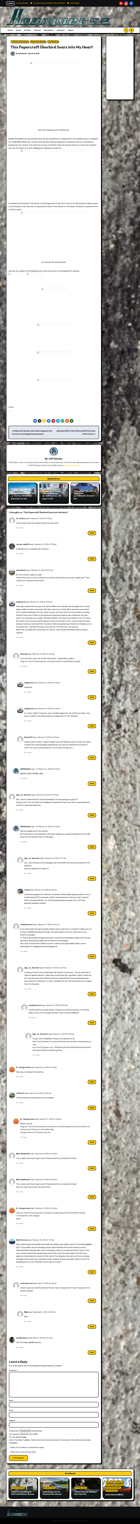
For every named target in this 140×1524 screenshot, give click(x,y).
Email (11, 1410)
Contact (37, 30)
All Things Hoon (80, 1488)
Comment (13, 1370)
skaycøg (23, 654)
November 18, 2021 (20, 499)
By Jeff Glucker (21, 54)
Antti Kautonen (52, 496)
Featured (110, 1485)
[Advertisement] (120, 68)
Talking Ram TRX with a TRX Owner (83, 492)
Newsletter (49, 30)
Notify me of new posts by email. (23, 1452)
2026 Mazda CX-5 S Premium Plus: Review (52, 1493)
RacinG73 (28, 737)
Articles (27, 30)
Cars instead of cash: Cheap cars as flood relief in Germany (51, 491)
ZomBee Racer (22, 1338)
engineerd (20, 602)
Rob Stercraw (22, 1240)
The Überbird (53, 41)
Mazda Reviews (49, 1488)
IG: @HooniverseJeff (72, 465)
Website (12, 1421)
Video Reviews (111, 1490)
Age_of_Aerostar (23, 795)
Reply (92, 533)
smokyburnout (26, 925)
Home (10, 30)
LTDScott (20, 1093)
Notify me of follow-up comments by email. (27, 1447)
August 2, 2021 (47, 499)
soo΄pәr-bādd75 (23, 544)
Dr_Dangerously (23, 1067)
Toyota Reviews (18, 1488)
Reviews (119, 1485)
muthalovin (21, 570)
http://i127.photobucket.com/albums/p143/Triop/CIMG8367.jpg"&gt (54, 661)
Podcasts (61, 30)
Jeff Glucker (55, 458)
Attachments (14, 1431)
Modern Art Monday (38, 41)
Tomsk (27, 890)
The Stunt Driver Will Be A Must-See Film (85, 1493)
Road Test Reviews (113, 1488)
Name (11, 1400)
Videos (70, 30)
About (18, 30)
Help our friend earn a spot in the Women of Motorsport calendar (21, 491)
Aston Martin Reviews (114, 1482)
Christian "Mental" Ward (23, 496)
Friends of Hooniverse (20, 41)
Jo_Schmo (20, 518)
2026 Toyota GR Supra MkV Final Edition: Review (22, 1493)
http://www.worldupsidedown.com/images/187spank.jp (50, 748)
